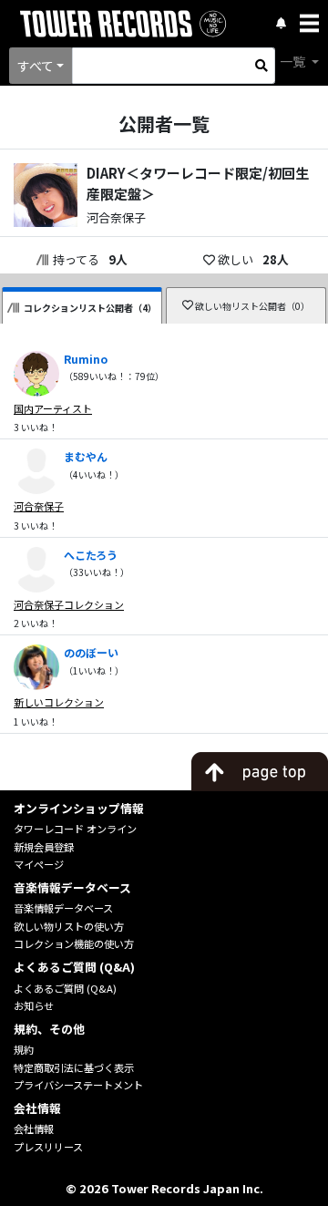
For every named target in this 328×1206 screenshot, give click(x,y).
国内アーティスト (53, 408)
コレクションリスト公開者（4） (90, 307)
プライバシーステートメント (78, 1084)
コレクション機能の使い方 (74, 943)
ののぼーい (91, 652)
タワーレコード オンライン (75, 828)
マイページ (39, 864)
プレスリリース (48, 1146)
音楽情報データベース (63, 908)
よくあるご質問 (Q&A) (65, 988)
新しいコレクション (59, 702)
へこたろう (91, 554)
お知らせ (34, 1005)
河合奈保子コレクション (69, 604)
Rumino (86, 358)
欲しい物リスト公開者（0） (252, 306)
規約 (24, 1049)
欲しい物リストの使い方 (69, 926)
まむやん (86, 456)
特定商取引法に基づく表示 (74, 1067)
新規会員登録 (44, 847)
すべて (35, 66)
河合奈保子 (39, 506)
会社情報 (34, 1128)
